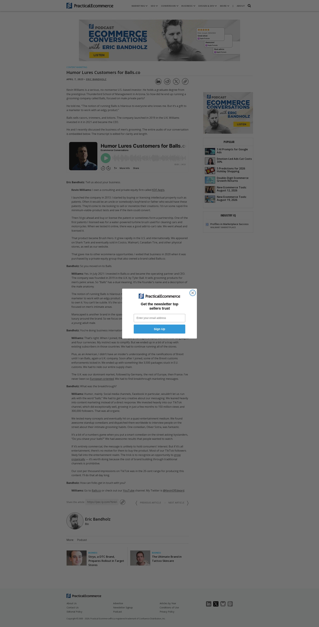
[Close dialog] (193, 293)
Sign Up (159, 329)
